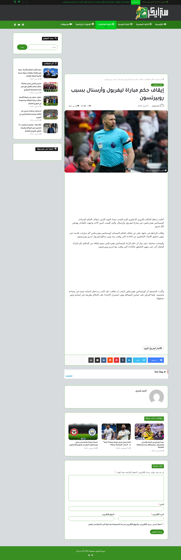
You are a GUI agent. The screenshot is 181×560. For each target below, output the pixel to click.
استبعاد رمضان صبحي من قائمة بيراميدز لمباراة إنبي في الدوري (30, 114)
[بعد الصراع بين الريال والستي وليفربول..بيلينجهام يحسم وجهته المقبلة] (149, 431)
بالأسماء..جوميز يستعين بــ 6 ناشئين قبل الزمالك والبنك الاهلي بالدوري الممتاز (30, 128)
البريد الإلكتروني (157, 514)
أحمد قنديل (155, 106)
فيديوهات (65, 25)
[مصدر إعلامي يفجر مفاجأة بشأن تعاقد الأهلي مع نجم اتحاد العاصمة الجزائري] (50, 87)
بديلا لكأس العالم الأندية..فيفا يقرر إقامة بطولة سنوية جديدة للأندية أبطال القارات (29, 73)
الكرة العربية (124, 25)
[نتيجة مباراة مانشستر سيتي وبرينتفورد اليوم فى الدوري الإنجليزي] (83, 431)
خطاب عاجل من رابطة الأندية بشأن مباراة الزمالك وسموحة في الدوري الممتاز (30, 101)
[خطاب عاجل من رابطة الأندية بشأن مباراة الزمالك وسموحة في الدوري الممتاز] (50, 101)
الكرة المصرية (142, 25)
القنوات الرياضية (84, 25)
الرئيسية (159, 25)
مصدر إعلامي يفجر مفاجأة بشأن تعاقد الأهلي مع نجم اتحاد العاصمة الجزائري (31, 87)
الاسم (161, 504)
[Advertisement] (116, 51)
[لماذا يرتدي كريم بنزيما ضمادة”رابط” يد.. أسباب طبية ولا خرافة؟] (116, 431)
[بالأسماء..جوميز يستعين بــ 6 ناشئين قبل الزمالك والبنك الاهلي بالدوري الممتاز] (50, 128)
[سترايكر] (151, 12)
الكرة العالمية (105, 25)
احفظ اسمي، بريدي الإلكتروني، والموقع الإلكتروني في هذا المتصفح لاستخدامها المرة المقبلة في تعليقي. (125, 524)
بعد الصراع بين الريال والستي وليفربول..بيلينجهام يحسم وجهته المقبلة (150, 445)
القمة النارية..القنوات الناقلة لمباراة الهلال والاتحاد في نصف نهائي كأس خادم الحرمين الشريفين (96, 2)
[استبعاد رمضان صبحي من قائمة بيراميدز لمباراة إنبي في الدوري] (50, 114)
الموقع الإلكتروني (108, 514)
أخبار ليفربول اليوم (152, 348)
